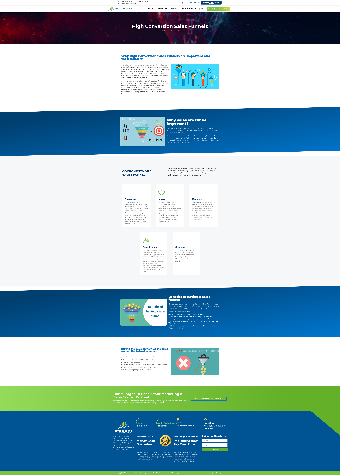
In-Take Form (200, 10)
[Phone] (137, 419)
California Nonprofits (189, 8)
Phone (139, 423)
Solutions (174, 8)
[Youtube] (216, 472)
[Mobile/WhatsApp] (157, 419)
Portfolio (201, 8)
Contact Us (187, 10)
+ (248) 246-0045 (141, 426)
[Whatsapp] (220, 472)
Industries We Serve (172, 10)
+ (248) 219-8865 (161, 426)
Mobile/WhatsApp (166, 423)
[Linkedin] (212, 472)
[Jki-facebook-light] (205, 472)
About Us (150, 8)
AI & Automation (163, 8)
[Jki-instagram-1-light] (208, 472)
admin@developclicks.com (185, 425)
